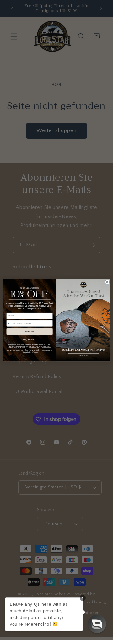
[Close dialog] (107, 282)
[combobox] (11, 323)
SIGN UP (29, 331)
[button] (97, 624)
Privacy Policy (26, 352)
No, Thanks (29, 339)
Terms (35, 352)
